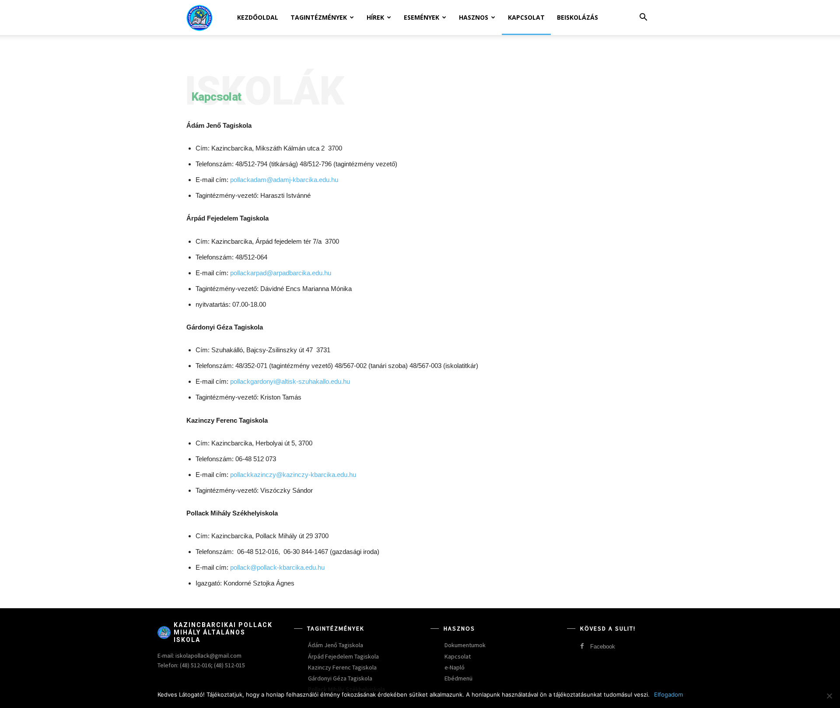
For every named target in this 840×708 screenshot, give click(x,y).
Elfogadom (668, 694)
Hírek (375, 17)
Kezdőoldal (257, 17)
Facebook (602, 646)
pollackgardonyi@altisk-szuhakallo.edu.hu (290, 381)
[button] (643, 18)
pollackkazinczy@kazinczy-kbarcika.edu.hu (293, 474)
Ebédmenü (458, 678)
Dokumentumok (465, 645)
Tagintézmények (318, 17)
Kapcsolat (526, 17)
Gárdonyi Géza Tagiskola (340, 678)
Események (421, 17)
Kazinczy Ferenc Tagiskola (342, 667)
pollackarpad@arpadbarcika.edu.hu (280, 273)
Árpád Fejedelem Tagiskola (343, 656)
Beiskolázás (577, 17)
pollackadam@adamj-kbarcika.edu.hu (284, 179)
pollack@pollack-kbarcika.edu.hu (277, 567)
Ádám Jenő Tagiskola (335, 645)
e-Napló (454, 667)
